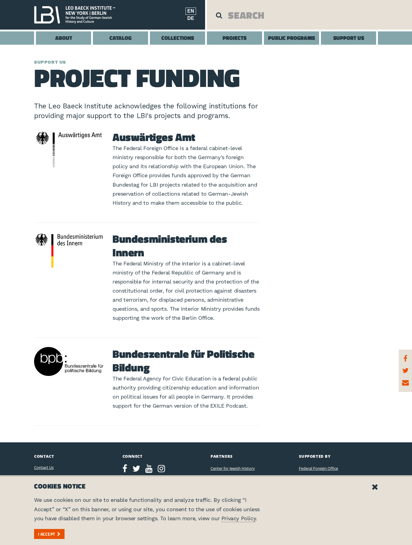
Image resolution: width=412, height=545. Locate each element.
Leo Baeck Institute (78, 15)
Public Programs (291, 38)
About (63, 38)
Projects (234, 38)
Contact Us (44, 467)
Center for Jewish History (233, 468)
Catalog (120, 38)
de (190, 18)
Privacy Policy (238, 518)
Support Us (348, 38)
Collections (177, 38)
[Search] (219, 15)
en (190, 11)
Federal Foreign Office (318, 468)
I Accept (46, 534)
